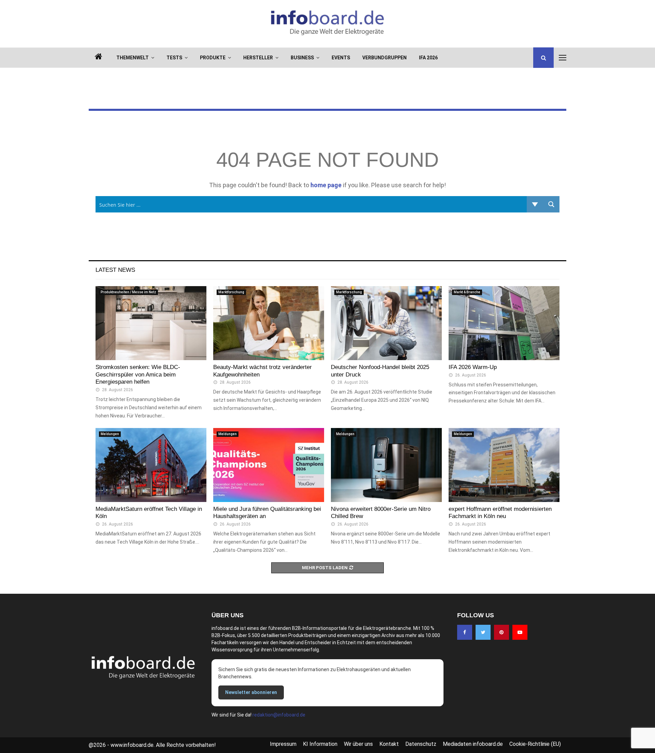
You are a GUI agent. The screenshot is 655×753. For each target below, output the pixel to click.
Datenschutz (420, 744)
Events (341, 57)
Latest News (115, 270)
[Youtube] (519, 632)
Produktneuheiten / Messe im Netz (128, 292)
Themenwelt (132, 57)
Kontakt (389, 744)
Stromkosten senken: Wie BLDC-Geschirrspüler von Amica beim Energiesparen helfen (138, 374)
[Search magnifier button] (551, 204)
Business (302, 57)
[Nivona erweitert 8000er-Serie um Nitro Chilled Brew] (386, 465)
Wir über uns (358, 744)
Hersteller (258, 57)
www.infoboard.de (132, 745)
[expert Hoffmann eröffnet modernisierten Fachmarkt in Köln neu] (504, 465)
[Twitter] (483, 632)
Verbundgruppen (384, 57)
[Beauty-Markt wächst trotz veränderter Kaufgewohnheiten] (268, 323)
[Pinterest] (501, 632)
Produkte (212, 57)
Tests (174, 57)
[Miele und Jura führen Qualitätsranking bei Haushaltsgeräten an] (268, 465)
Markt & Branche (467, 292)
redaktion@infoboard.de (278, 715)
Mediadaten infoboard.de (473, 744)
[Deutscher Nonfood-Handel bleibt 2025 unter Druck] (386, 323)
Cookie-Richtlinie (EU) (535, 744)
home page (325, 185)
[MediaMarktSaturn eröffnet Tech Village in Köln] (151, 465)
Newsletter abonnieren (251, 692)
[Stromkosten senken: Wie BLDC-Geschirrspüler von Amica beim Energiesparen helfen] (151, 323)
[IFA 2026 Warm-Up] (504, 323)
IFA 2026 (428, 57)
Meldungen (110, 434)
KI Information (320, 744)
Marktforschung (231, 292)
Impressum (283, 744)
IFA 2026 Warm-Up (473, 367)
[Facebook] (464, 632)
